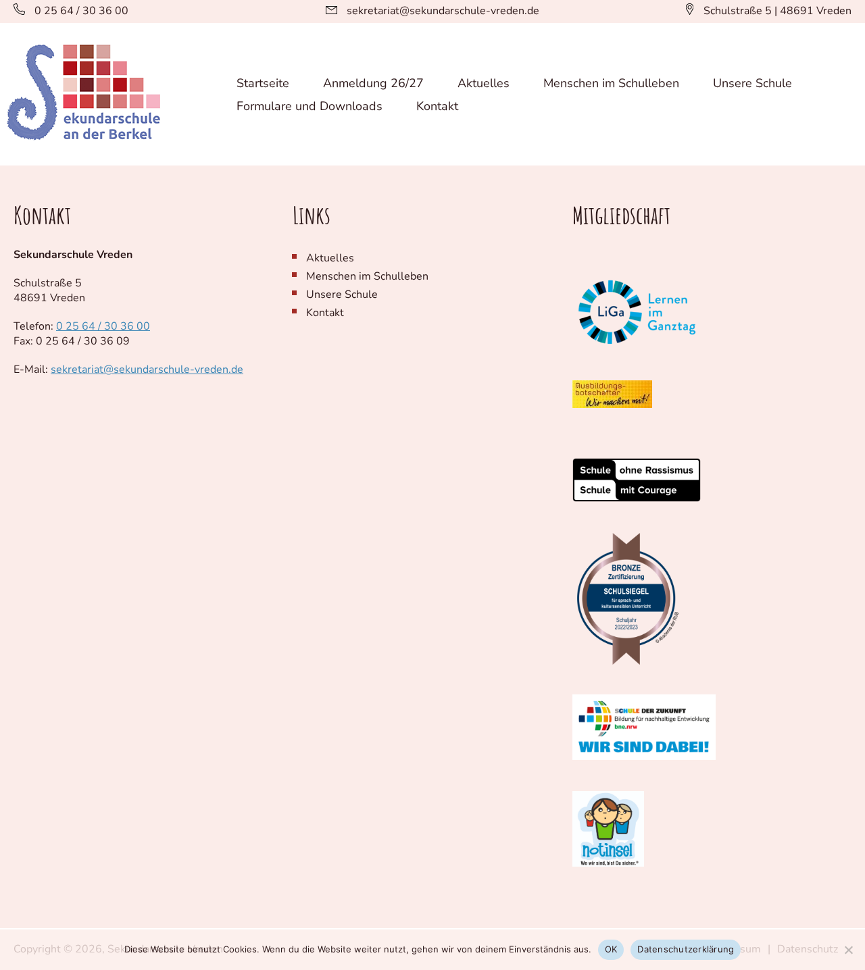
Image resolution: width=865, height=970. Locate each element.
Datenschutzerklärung (685, 949)
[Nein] (848, 949)
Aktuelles (484, 83)
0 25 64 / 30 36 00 (103, 326)
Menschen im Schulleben (611, 83)
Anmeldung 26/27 (373, 83)
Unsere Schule (752, 83)
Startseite (263, 83)
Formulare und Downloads (309, 106)
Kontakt (437, 106)
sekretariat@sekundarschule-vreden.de (147, 369)
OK (611, 949)
